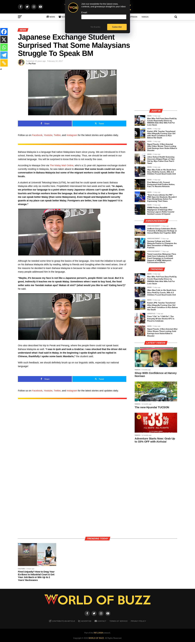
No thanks (95, 27)
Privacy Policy (138, 621)
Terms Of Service (118, 621)
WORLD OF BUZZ (96, 638)
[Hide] (1, 69)
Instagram (72, 135)
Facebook (37, 135)
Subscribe (117, 27)
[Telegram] (4, 55)
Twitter (57, 135)
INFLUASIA (98, 633)
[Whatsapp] (4, 47)
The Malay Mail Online (61, 165)
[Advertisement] (156, 88)
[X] (4, 39)
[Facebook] (4, 31)
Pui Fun (32, 63)
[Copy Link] (4, 63)
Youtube (48, 135)
